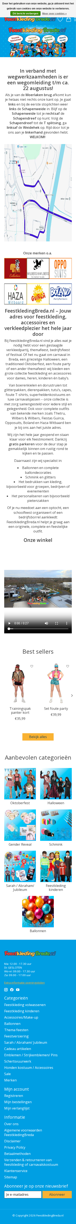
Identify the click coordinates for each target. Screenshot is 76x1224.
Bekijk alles (38, 736)
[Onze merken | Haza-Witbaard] (15, 293)
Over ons (11, 1124)
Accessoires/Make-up (21, 1017)
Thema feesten (16, 1030)
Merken (10, 1080)
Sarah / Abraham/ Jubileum (20, 887)
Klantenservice (15, 1171)
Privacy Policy (14, 1147)
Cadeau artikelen (17, 1048)
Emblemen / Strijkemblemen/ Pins (31, 1055)
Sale (7, 1074)
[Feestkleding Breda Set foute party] (56, 683)
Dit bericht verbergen (25, 13)
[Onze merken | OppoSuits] (60, 268)
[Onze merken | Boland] (60, 293)
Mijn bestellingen (18, 1102)
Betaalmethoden (17, 1153)
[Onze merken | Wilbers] (38, 268)
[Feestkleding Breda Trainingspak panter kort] (20, 683)
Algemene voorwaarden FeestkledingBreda (23, 1132)
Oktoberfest (20, 803)
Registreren (13, 1095)
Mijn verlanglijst (17, 1108)
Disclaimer (12, 1141)
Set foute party (56, 708)
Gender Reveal (20, 844)
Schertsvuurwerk (17, 1061)
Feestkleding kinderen (56, 887)
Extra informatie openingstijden (24, 982)
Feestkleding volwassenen (25, 1004)
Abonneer (57, 1194)
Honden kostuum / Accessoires (28, 1067)
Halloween (56, 803)
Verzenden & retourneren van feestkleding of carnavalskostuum (31, 1162)
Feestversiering (16, 1036)
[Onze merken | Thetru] (15, 268)
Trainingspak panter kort (20, 710)
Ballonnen (38, 931)
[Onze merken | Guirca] (38, 293)
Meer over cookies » (54, 13)
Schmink (55, 844)
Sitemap (10, 1177)
